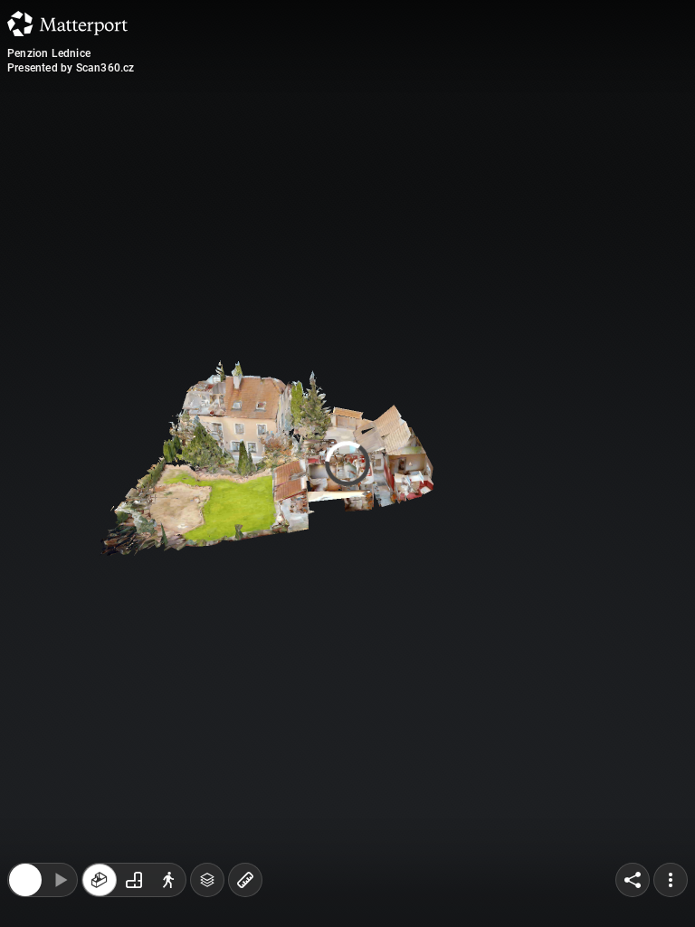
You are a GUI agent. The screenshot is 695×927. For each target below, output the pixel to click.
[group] (133, 762)
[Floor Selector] (207, 762)
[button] (95, 843)
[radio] (99, 762)
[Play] (59, 762)
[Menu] (670, 762)
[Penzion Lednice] (347, 463)
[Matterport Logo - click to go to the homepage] (67, 23)
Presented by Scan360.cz (71, 68)
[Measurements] (245, 762)
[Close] (25, 762)
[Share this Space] (632, 762)
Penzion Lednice (48, 53)
